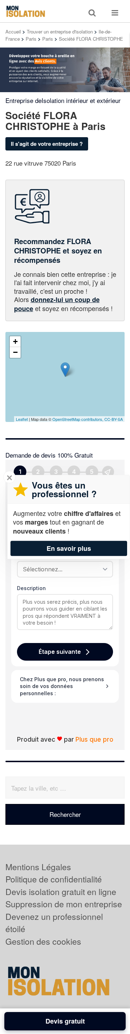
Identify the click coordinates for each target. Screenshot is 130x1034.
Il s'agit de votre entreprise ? (47, 144)
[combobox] (62, 569)
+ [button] (15, 341)
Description (31, 588)
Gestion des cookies (43, 941)
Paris (31, 38)
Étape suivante (60, 651)
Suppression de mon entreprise (63, 904)
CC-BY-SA (113, 419)
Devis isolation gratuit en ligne (60, 892)
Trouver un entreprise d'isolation (60, 31)
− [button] (15, 352)
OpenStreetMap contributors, (78, 419)
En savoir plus (69, 548)
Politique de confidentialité (53, 879)
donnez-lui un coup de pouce (57, 304)
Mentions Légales (38, 867)
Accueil (13, 31)
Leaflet (22, 419)
